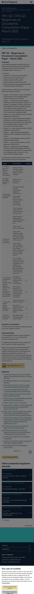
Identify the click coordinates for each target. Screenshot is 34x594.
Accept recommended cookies (10, 587)
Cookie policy (6, 583)
